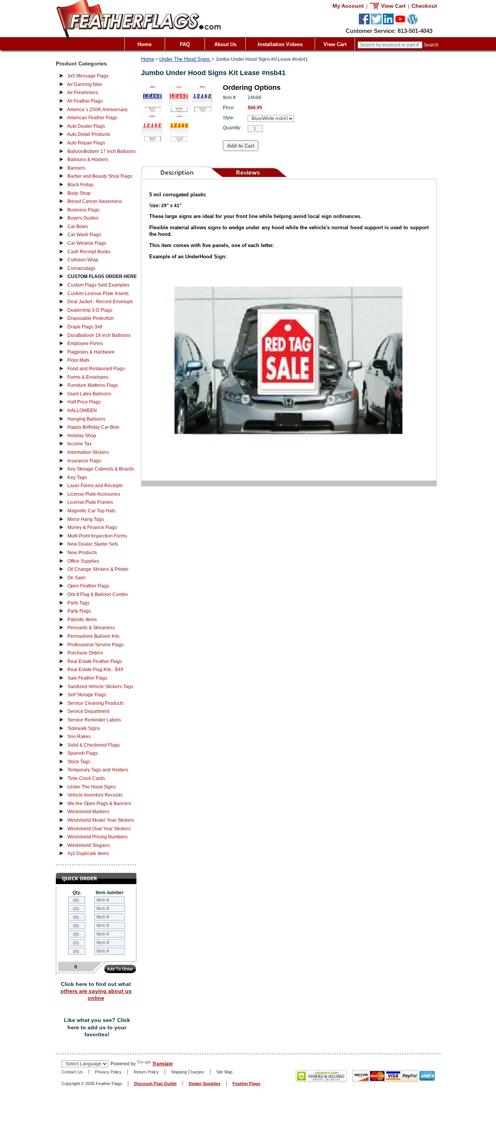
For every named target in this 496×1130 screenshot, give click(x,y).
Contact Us (72, 1072)
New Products (82, 552)
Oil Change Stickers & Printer (98, 569)
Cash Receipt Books (88, 251)
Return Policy (146, 1072)
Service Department (88, 711)
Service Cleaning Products (95, 703)
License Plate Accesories (93, 494)
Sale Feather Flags (87, 678)
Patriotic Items (82, 619)
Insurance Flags (84, 461)
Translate (162, 1063)
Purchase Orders (85, 653)
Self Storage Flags (86, 694)
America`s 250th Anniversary (97, 109)
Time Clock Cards (86, 778)
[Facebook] (364, 23)
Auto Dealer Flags (86, 126)
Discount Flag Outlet (155, 1083)
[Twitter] (376, 23)
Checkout (424, 6)
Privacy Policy (108, 1072)
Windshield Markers (88, 811)
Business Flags (83, 210)
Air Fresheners (82, 92)
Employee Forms (85, 343)
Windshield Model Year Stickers (100, 820)
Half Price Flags (84, 402)
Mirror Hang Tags (85, 519)
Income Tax (79, 444)
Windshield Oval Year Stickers (99, 828)
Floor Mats (78, 360)
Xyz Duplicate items (88, 853)
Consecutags (81, 268)
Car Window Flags (86, 243)
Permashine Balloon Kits (93, 636)
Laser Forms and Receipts (95, 485)
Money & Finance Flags (92, 527)
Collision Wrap (82, 260)
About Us (225, 44)
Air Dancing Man (84, 84)
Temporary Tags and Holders (97, 770)
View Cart (335, 44)
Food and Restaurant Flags (96, 368)
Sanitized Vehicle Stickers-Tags (100, 686)
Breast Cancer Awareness (94, 201)
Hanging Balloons (86, 419)
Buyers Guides (82, 218)
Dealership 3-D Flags (89, 310)
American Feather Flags (92, 117)
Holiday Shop (81, 435)
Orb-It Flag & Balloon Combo (97, 594)
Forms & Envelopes (87, 377)
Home (145, 44)
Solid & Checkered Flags (93, 745)
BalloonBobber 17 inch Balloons (101, 151)
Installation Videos (280, 44)
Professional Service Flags (95, 644)
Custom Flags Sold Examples (98, 285)
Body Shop (79, 193)
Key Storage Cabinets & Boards (100, 469)
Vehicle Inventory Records (94, 795)
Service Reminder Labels (94, 720)
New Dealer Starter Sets (92, 544)
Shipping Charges (187, 1072)
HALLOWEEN (82, 410)
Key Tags (77, 477)
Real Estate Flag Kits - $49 (95, 669)
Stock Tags (78, 761)
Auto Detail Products (88, 134)
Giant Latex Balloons (89, 394)
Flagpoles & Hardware (91, 352)
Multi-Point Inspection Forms (97, 536)
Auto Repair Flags (86, 143)
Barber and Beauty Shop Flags (99, 176)
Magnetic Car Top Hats (91, 510)
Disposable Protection (90, 318)
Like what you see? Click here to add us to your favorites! (97, 1027)
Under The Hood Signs (91, 787)
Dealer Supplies (204, 1083)
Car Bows (77, 226)
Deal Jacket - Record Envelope (100, 301)
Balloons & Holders (87, 159)
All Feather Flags (85, 101)
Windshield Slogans (88, 845)
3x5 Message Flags (87, 76)
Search (431, 45)
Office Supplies (83, 561)
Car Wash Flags (84, 234)
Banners (76, 168)
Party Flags (79, 611)
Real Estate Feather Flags (94, 661)
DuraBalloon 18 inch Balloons (99, 335)
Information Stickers (88, 452)
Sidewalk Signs (83, 728)
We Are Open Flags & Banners (99, 803)
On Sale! (76, 577)
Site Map (224, 1072)
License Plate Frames (90, 502)
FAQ (185, 44)
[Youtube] (400, 23)
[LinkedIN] (388, 23)
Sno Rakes (79, 736)
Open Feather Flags (88, 586)
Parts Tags (78, 603)
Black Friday (80, 184)
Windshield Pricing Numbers (97, 837)
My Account (348, 6)
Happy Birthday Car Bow (93, 427)
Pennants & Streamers (91, 627)
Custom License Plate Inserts (98, 293)
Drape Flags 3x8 (84, 327)
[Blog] (412, 23)
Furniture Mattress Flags (92, 385)
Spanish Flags (82, 753)
